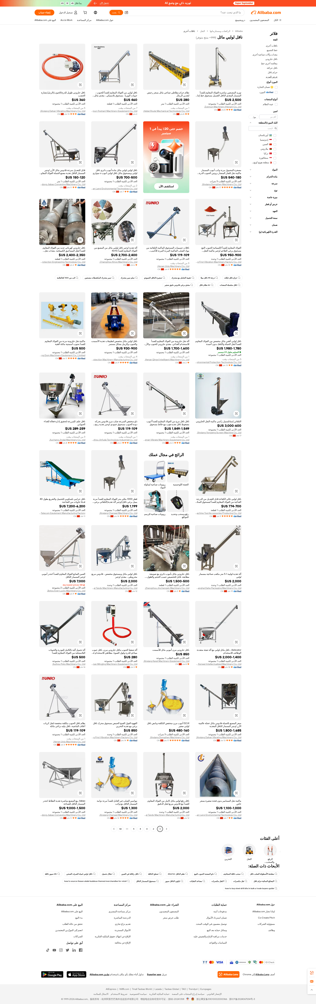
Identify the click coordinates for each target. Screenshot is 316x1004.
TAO (184, 989)
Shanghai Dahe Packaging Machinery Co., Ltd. (218, 588)
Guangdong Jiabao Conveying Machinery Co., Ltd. (62, 184)
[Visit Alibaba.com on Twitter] (67, 950)
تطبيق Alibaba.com (99, 974)
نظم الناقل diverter (176, 874)
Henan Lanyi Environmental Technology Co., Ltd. (114, 188)
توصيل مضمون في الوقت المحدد (211, 924)
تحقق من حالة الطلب (72, 924)
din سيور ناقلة (51, 874)
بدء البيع (79, 917)
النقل (202, 31)
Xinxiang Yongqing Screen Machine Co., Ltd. (219, 432)
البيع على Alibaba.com (72, 911)
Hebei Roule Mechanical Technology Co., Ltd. (166, 111)
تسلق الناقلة (153, 874)
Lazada (158, 989)
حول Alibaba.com (266, 904)
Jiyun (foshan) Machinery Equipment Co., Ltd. (114, 111)
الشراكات (78, 936)
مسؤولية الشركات (266, 924)
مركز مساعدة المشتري (120, 911)
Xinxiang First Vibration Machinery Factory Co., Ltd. (218, 262)
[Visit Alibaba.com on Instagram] (61, 950)
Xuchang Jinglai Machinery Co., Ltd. (67, 439)
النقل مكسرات (217, 881)
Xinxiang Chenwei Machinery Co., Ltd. (118, 513)
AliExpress (111, 989)
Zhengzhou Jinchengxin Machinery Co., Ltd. (167, 588)
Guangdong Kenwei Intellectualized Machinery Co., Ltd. (218, 664)
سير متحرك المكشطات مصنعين (98, 278)
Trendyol (193, 989)
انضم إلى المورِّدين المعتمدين (69, 930)
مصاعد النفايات (196, 881)
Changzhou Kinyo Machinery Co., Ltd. (118, 262)
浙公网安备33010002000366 (211, 999)
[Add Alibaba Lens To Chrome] (228, 974)
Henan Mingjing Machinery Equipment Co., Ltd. (114, 664)
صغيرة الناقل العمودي (153, 278)
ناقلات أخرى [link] (189, 31)
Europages (205, 989)
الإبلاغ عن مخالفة (123, 942)
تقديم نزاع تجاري (123, 924)
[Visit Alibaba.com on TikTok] (48, 950)
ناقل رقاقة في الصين (130, 874)
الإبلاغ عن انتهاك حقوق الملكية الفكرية (113, 936)
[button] (126, 12)
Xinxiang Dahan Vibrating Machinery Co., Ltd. (62, 111)
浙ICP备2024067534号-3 (242, 999)
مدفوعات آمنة (220, 911)
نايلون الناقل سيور (172, 881)
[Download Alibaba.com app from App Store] (76, 974)
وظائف (271, 930)
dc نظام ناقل (204, 285)
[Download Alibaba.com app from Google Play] (52, 974)
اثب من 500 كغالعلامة (66, 278)
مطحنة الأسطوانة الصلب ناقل (262, 874)
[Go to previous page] (167, 829)
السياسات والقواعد (218, 942)
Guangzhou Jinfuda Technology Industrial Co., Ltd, (114, 439)
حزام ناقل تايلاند (230, 278)
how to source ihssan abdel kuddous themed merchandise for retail (95, 881)
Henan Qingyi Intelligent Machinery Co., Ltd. (167, 359)
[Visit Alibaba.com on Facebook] (81, 950)
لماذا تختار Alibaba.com (263, 911)
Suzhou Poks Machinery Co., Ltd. (68, 664)
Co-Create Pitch (266, 917)
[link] (311, 972)
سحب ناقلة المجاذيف (231, 874)
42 (120, 829)
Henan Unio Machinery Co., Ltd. (173, 266)
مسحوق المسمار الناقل (146, 881)
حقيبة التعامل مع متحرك (181, 278)
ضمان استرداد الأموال (216, 917)
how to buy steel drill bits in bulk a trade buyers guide (249, 888)
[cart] (84, 13)
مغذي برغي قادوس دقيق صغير (177, 285)
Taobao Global (171, 989)
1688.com (124, 989)
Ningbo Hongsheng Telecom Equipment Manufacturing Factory (62, 513)
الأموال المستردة (123, 930)
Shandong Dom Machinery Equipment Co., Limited (62, 355)
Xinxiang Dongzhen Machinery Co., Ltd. (221, 184)
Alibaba (239, 31)
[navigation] (263, 430)
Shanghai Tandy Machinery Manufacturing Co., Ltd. (114, 588)
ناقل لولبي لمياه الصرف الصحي (79, 874)
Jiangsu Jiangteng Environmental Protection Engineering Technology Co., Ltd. (62, 262)
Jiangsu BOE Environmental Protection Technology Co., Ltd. (218, 362)
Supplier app (154, 974)
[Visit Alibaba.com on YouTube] (54, 950)
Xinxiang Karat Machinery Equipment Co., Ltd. (166, 661)
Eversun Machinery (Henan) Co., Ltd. (222, 106)
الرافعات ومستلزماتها (220, 31)
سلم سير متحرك (127, 278)
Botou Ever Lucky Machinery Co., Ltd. (66, 590)
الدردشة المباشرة (122, 917)
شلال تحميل (107, 874)
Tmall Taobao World (142, 989)
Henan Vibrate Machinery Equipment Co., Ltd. (166, 439)
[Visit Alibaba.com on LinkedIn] (74, 950)
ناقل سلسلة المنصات (228, 285)
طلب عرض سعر (171, 917)
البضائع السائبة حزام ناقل (264, 881)
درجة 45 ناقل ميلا (208, 278)
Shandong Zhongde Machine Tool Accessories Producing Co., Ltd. (218, 513)
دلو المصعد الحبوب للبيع (204, 874)
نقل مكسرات (238, 881)
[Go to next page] (114, 829)
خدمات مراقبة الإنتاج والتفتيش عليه (210, 936)
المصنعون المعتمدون (169, 911)
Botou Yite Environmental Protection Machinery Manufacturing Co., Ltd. (114, 359)
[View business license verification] (187, 999)
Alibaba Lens (262, 974)
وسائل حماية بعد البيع (217, 930)
